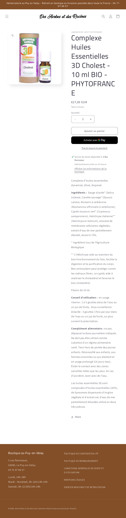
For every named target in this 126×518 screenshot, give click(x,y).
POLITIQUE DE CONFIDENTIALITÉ (81, 453)
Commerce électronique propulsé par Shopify (57, 508)
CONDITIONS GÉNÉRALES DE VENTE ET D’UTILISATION (84, 470)
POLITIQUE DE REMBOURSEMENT (81, 460)
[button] (6, 16)
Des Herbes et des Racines (26, 508)
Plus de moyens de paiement (94, 148)
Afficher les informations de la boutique (90, 170)
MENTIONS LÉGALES (74, 479)
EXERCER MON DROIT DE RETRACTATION (84, 487)
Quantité (75, 112)
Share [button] (78, 416)
